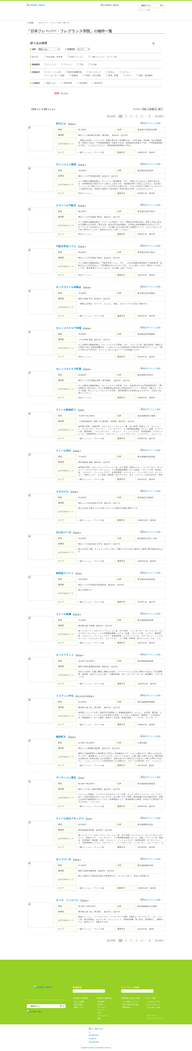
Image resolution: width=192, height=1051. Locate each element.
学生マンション (77, 57)
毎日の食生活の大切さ (130, 1004)
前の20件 (111, 116)
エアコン (126, 72)
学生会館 (101, 1002)
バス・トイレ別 (53, 72)
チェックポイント (153, 1004)
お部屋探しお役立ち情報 (113, 16)
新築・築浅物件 (146, 75)
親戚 (99, 1018)
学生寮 (100, 1004)
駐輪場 (75, 75)
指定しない (52, 83)
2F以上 (111, 72)
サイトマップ (152, 1015)
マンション (52, 64)
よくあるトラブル (153, 1002)
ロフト (129, 75)
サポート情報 (148, 16)
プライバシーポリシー (155, 1018)
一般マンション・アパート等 (104, 57)
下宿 (81, 64)
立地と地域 (78, 1004)
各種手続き (126, 1007)
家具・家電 (113, 75)
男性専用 (68, 83)
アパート (68, 64)
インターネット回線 (55, 75)
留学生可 (98, 83)
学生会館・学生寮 (54, 57)
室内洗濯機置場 (75, 72)
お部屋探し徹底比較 (78, 16)
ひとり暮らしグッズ (129, 1002)
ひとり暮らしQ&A (153, 1007)
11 (150, 116)
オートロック (95, 72)
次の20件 (159, 116)
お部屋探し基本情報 (44, 16)
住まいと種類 (79, 1002)
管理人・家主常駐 (93, 75)
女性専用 (83, 83)
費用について (79, 1007)
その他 (94, 64)
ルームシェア (103, 1016)
